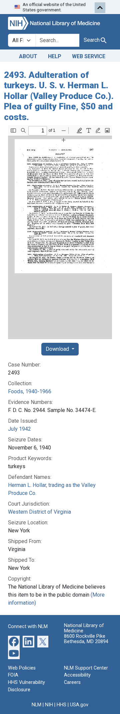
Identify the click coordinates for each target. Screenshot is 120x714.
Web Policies (22, 668)
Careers (72, 682)
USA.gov (79, 705)
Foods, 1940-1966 (29, 391)
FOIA (13, 675)
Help (54, 56)
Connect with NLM (28, 626)
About (28, 56)
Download (58, 349)
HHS (61, 705)
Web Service (88, 56)
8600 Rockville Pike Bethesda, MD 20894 (86, 638)
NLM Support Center (86, 668)
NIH (49, 705)
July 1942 (19, 429)
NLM (36, 705)
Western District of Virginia (39, 512)
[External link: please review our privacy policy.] (14, 641)
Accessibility (77, 675)
